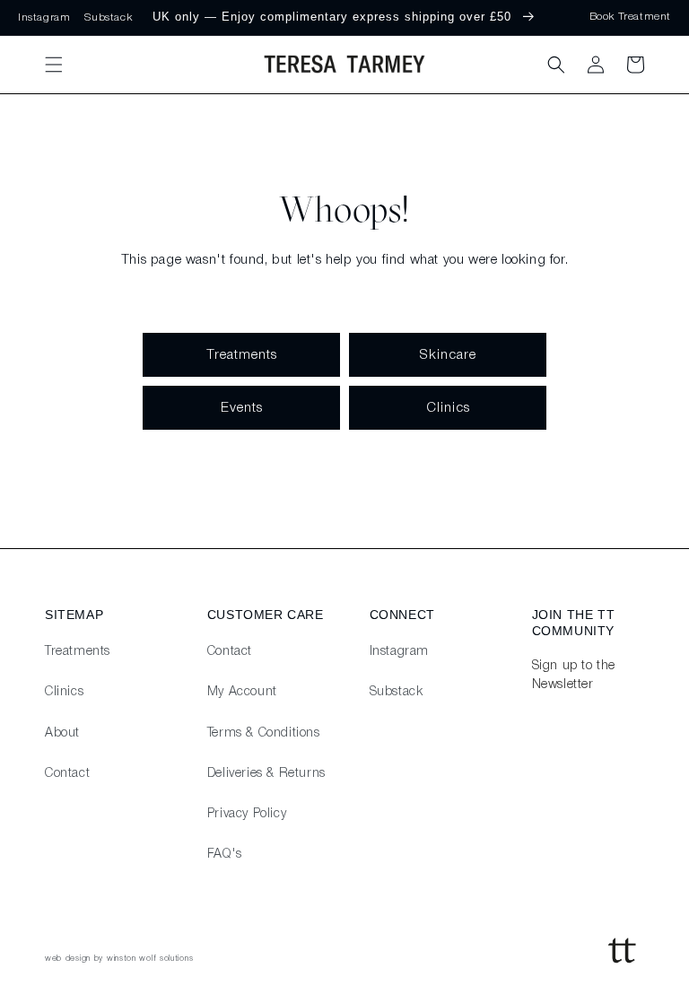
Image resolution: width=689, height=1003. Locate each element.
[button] (54, 64)
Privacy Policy (246, 814)
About (62, 733)
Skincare (447, 355)
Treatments (241, 355)
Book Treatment (630, 17)
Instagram (44, 17)
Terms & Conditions (263, 733)
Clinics (448, 408)
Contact (67, 774)
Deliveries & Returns (266, 774)
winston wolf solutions (150, 959)
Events (242, 408)
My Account (242, 692)
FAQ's (224, 854)
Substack (108, 17)
